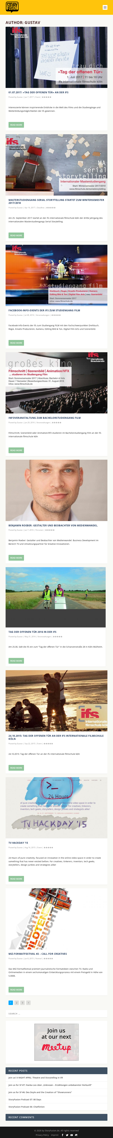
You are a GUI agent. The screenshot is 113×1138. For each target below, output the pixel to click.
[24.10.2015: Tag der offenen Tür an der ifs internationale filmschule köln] (56, 700)
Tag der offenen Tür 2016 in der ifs (32, 632)
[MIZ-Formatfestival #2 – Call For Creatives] (56, 918)
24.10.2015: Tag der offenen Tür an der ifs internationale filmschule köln (56, 737)
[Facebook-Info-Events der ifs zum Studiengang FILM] (56, 275)
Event (37, 97)
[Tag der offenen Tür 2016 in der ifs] (56, 597)
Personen (39, 530)
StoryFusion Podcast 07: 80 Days (25, 1099)
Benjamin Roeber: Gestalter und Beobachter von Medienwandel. (53, 525)
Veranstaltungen (42, 315)
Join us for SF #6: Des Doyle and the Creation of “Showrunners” (40, 1092)
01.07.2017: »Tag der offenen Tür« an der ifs (38, 92)
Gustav (20, 97)
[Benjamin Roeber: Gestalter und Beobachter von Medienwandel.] (56, 490)
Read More (16, 124)
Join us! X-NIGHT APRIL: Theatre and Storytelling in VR (36, 1077)
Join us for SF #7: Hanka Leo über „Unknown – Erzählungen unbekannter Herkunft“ (50, 1085)
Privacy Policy (42, 1135)
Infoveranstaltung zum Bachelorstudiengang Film (45, 417)
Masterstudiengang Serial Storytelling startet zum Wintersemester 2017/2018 (56, 201)
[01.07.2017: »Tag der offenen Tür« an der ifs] (56, 57)
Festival (38, 958)
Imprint (54, 1135)
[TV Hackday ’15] (56, 807)
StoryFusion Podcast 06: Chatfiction (27, 1106)
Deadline (40, 207)
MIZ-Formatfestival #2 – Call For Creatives (38, 953)
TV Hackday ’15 (18, 842)
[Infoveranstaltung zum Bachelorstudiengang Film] (56, 382)
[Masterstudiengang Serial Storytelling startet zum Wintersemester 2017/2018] (56, 164)
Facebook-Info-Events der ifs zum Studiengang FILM (44, 310)
